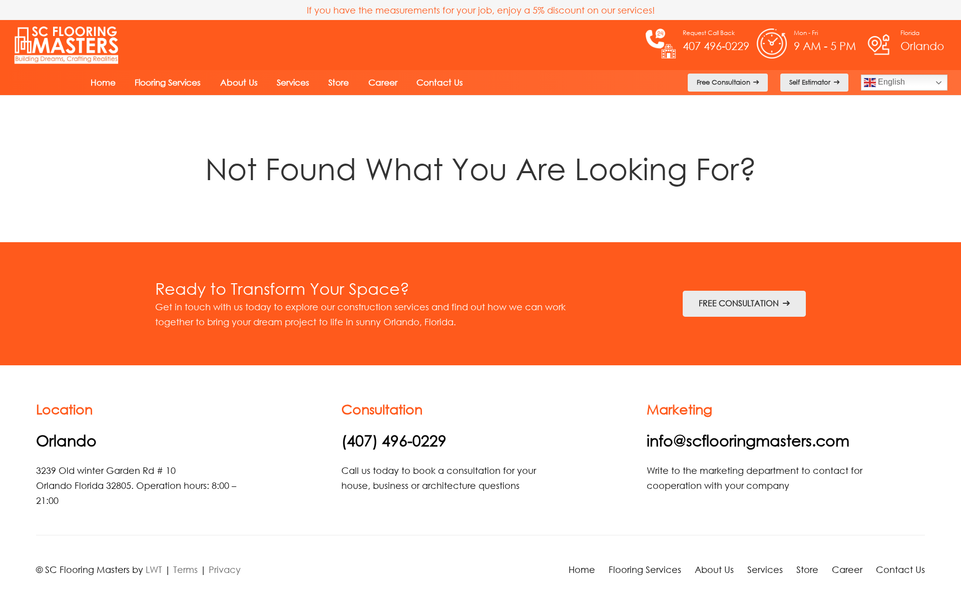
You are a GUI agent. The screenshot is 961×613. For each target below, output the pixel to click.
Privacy (225, 569)
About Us (714, 569)
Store (807, 569)
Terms (185, 569)
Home (582, 569)
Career (847, 569)
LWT (154, 569)
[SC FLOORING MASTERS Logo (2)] (67, 45)
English (890, 82)
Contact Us (900, 569)
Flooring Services (645, 569)
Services (765, 569)
